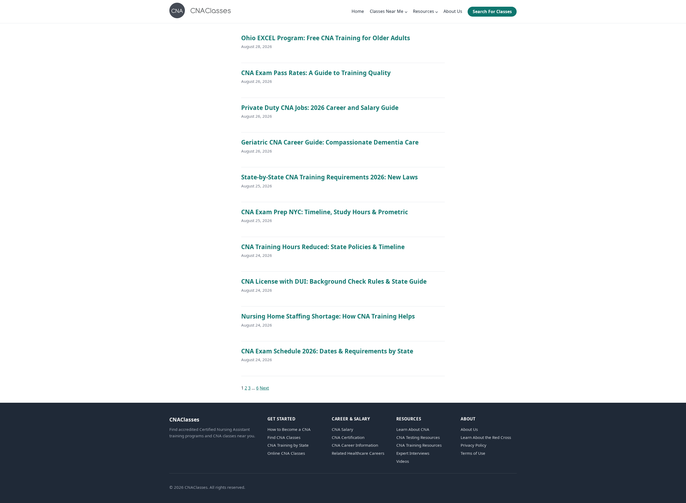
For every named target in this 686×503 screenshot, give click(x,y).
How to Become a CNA (289, 429)
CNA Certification (348, 437)
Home (358, 11)
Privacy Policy (473, 445)
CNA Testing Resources (418, 437)
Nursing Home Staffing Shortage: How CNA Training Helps (328, 316)
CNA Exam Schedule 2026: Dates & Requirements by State (327, 351)
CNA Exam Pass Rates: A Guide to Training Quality (316, 73)
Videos (402, 461)
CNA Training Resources (419, 445)
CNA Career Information (355, 445)
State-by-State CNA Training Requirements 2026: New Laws (329, 177)
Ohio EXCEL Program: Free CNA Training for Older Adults (325, 38)
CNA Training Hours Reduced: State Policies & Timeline (323, 247)
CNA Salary (342, 429)
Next (264, 388)
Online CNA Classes (286, 453)
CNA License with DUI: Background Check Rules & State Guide (334, 281)
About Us (452, 11)
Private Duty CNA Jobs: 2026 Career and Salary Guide (319, 107)
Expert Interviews (412, 453)
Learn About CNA (412, 429)
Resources (423, 11)
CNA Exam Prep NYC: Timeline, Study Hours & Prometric (324, 212)
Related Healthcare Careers (358, 453)
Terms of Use (473, 453)
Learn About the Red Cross (486, 437)
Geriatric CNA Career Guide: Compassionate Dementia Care (330, 142)
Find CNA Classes (283, 437)
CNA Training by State (288, 445)
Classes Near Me (386, 11)
